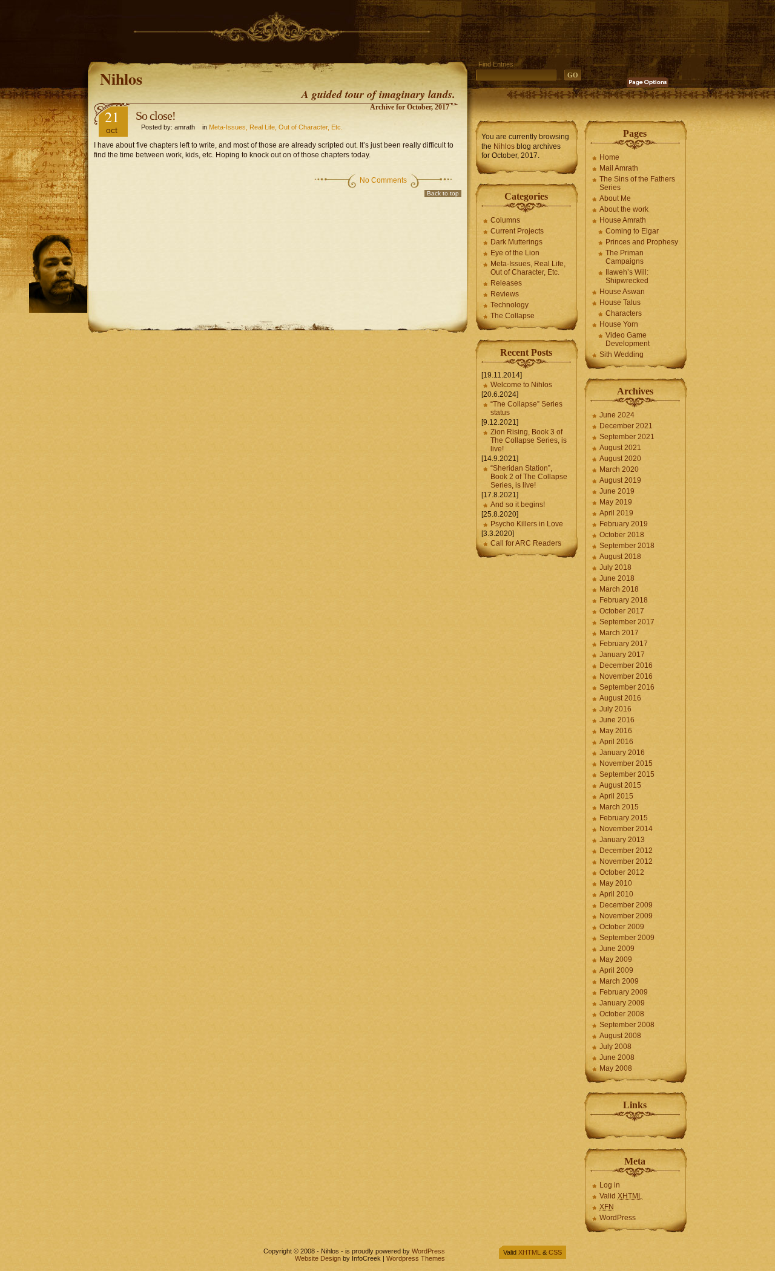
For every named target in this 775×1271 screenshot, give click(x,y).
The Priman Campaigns (624, 257)
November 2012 (626, 861)
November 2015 (626, 763)
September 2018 (627, 545)
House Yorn (618, 324)
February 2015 (623, 818)
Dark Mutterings (516, 242)
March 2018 (619, 589)
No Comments (383, 180)
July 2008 (615, 1046)
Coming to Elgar (632, 231)
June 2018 (617, 578)
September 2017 (627, 622)
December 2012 (626, 850)
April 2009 (616, 970)
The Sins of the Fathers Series (637, 183)
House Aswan (622, 291)
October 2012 (621, 872)
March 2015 (619, 807)
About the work (623, 209)
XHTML (529, 1252)
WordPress (617, 1218)
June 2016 (617, 720)
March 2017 (619, 633)
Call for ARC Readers (525, 543)
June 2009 (617, 948)
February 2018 (623, 600)
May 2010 (615, 883)
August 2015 (620, 785)
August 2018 (620, 556)
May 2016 (615, 731)
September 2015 (627, 774)
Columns (505, 220)
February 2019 (623, 524)
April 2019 (616, 513)
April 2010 (616, 894)
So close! (156, 115)
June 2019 (617, 491)
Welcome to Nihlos (521, 385)
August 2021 (620, 447)
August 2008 (620, 1035)
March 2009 (619, 981)
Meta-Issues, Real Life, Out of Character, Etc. (276, 127)
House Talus (620, 302)
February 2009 (623, 992)
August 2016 (620, 698)
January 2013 (622, 839)
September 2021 (627, 437)
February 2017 (623, 643)
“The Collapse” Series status (526, 408)
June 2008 (617, 1057)
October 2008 (621, 1014)
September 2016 (627, 687)
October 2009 (621, 927)
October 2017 (621, 611)
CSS (555, 1252)
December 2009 (626, 905)
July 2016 (615, 709)
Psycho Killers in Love (526, 524)
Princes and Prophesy (641, 242)
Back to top (443, 193)
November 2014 (626, 829)
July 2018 (615, 567)
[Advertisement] (308, 27)
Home (609, 157)
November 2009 (626, 916)
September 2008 (627, 1025)
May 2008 (615, 1068)
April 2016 (616, 741)
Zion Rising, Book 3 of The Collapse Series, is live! (528, 440)
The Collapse (512, 316)
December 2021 (626, 426)
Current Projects (517, 231)
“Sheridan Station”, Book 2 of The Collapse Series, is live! (528, 476)
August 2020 (620, 458)
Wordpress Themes (415, 1258)
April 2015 (616, 796)
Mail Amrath (618, 168)
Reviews (504, 294)
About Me (615, 198)
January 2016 (622, 752)
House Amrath (622, 220)
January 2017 (622, 654)
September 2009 (627, 937)
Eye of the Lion (514, 253)
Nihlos (121, 78)
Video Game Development (627, 339)
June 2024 (617, 415)
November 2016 (626, 676)
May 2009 (615, 959)
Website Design (318, 1258)
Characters (623, 313)
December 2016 (626, 665)
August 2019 (620, 480)
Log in (609, 1185)
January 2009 (622, 1003)
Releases (506, 283)
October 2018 (621, 535)
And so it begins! (517, 504)
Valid (620, 1196)
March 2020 (619, 469)
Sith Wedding (621, 354)
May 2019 (615, 502)
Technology (509, 305)
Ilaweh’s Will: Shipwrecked (626, 276)
